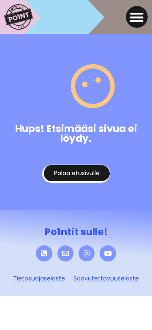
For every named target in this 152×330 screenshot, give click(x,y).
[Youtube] (108, 253)
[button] (137, 17)
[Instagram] (87, 253)
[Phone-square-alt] (44, 253)
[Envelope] (65, 253)
